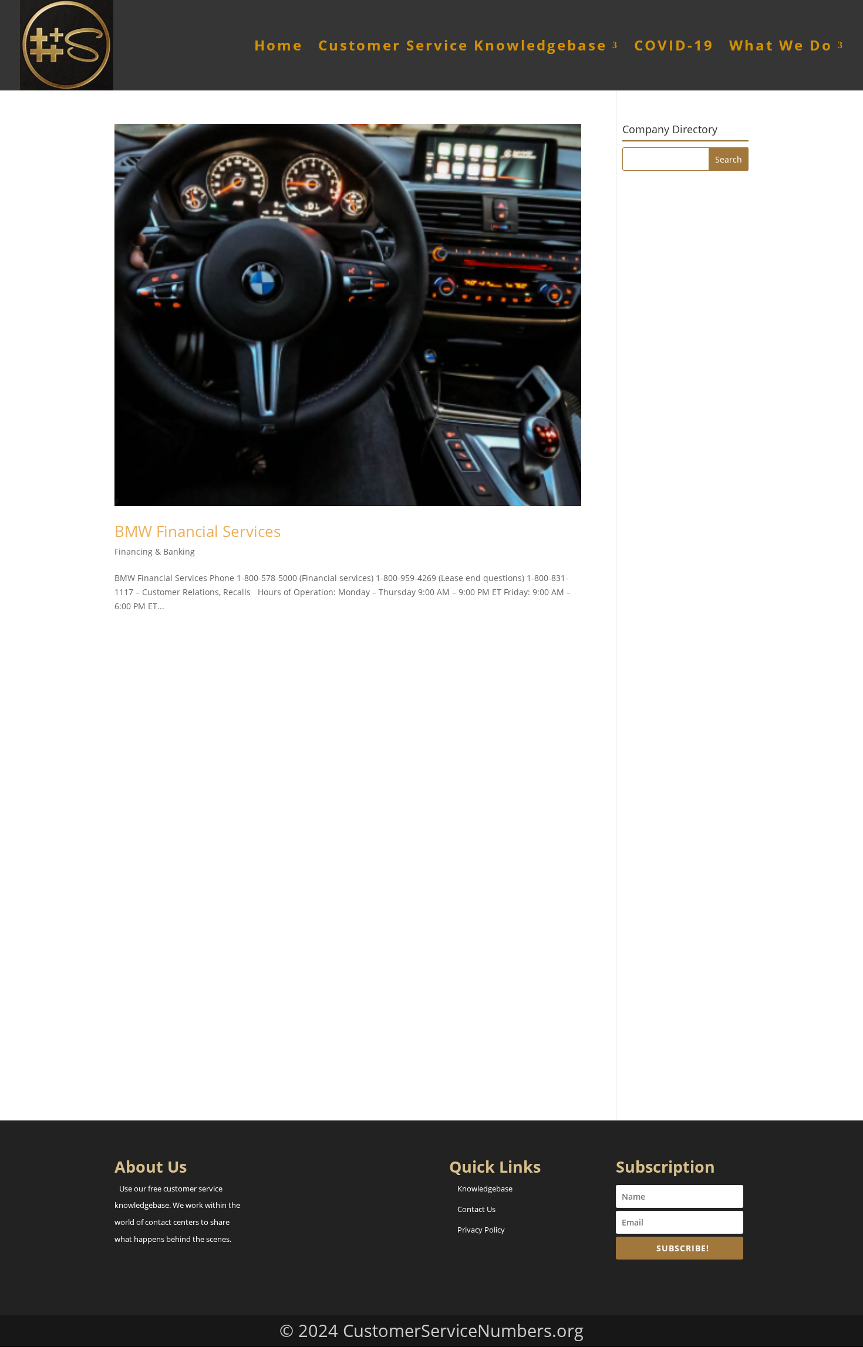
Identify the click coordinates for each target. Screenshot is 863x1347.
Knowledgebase (485, 1188)
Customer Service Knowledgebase (462, 48)
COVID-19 (674, 48)
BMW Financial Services (197, 531)
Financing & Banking (154, 551)
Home (278, 48)
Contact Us (476, 1209)
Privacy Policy (481, 1229)
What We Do (780, 48)
